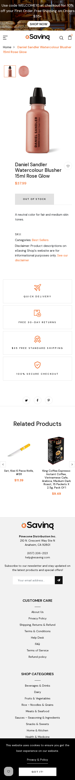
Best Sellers (40, 240)
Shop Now (38, 24)
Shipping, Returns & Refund (37, 625)
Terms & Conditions (37, 631)
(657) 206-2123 (37, 553)
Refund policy (38, 657)
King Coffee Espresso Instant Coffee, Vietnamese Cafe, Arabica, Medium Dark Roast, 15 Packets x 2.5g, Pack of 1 (56, 479)
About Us (37, 612)
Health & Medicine (38, 737)
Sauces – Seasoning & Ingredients (37, 717)
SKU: (18, 234)
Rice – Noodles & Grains (37, 705)
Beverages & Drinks (37, 685)
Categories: (23, 240)
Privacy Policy (38, 618)
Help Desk (37, 637)
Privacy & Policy (37, 759)
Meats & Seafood (37, 711)
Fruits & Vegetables (37, 698)
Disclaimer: (22, 246)
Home (7, 47)
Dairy (37, 692)
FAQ (37, 644)
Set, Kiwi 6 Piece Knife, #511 (19, 472)
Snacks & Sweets (37, 724)
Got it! (37, 771)
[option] (10, 71)
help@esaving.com (37, 557)
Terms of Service (38, 650)
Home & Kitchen (37, 730)
